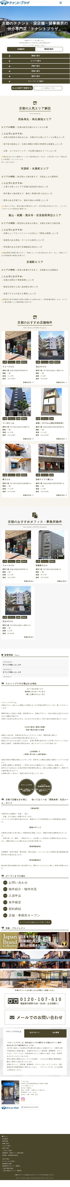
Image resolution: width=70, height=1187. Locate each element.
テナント (11, 362)
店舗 (18, 362)
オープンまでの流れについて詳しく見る (35, 922)
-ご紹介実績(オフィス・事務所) (12, 1170)
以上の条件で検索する (22, 88)
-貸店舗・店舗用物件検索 (10, 1155)
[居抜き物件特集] (35, 987)
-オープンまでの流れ (8, 1161)
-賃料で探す (5, 1148)
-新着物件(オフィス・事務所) (11, 1166)
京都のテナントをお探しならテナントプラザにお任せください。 (35, 1174)
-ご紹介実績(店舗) (7, 1168)
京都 (4, 362)
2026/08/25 (12, 671)
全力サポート (35, 1032)
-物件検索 (5, 1141)
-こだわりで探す (7, 1150)
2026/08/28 (12, 663)
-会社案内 (5, 1138)
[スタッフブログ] (35, 968)
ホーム (5, 1136)
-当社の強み (5, 1159)
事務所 (24, 362)
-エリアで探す (6, 1145)
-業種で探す (5, 1143)
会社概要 (56, 1032)
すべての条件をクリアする (48, 88)
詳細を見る (27, 382)
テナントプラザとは (13, 1031)
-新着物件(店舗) (7, 1163)
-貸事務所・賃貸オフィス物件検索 (12, 1153)
